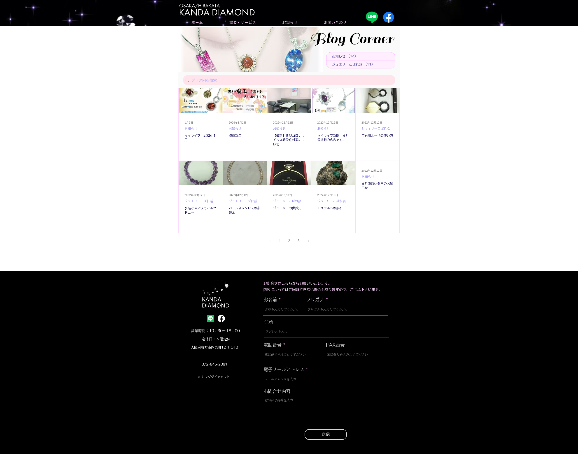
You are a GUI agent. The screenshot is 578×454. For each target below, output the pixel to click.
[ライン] (210, 318)
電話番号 (272, 344)
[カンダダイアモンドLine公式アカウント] (372, 17)
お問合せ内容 (277, 391)
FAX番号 (335, 344)
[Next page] (308, 241)
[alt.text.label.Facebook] (221, 318)
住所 (268, 322)
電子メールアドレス (283, 369)
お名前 (270, 299)
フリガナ (315, 299)
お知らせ (190, 128)
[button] (242, 22)
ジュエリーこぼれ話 (375, 128)
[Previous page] (270, 241)
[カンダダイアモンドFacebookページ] (388, 17)
